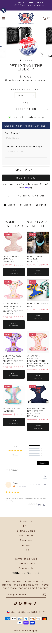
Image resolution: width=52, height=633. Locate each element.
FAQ (26, 103)
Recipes (26, 545)
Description (26, 109)
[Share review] (45, 484)
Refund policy (26, 563)
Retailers (26, 540)
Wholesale (26, 535)
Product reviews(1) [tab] (13, 470)
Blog (26, 549)
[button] (39, 505)
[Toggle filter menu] (45, 476)
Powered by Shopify (26, 630)
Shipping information (26, 195)
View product (13, 272)
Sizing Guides (26, 530)
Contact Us (26, 568)
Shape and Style (25, 89)
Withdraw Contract (26, 573)
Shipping (10, 80)
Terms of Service (26, 558)
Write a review (43, 463)
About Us (26, 521)
